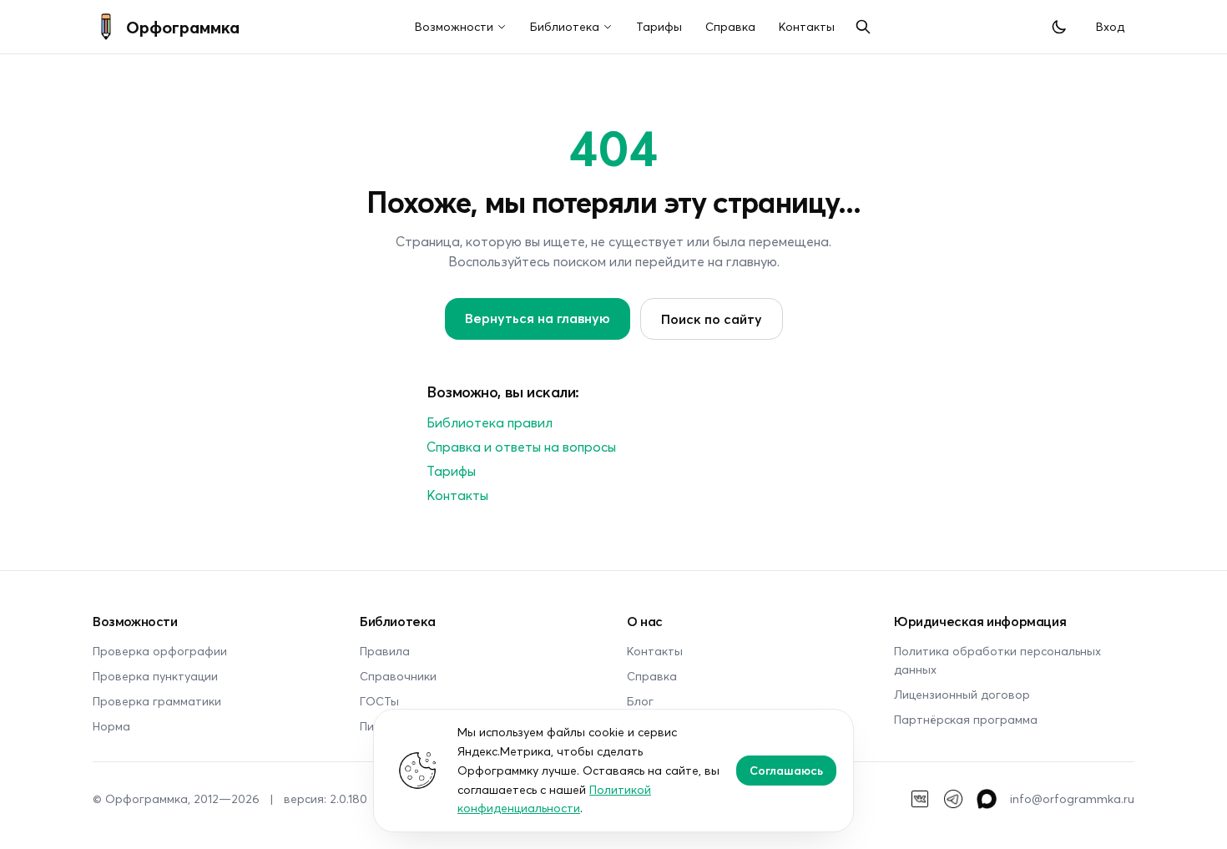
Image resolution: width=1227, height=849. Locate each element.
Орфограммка (183, 27)
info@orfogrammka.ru (1072, 798)
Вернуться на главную (537, 317)
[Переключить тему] (1059, 26)
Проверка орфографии (160, 651)
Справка (730, 26)
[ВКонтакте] (920, 799)
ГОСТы (379, 701)
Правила (385, 651)
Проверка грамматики (157, 701)
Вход (1110, 26)
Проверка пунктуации (155, 676)
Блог (640, 701)
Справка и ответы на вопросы (521, 446)
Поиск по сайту (711, 318)
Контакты (807, 26)
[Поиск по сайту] (863, 27)
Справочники (398, 676)
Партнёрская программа (966, 719)
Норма (111, 726)
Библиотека (564, 26)
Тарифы (659, 26)
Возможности (454, 26)
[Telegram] (953, 799)
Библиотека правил (490, 422)
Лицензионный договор (962, 694)
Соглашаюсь (786, 770)
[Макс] (987, 799)
